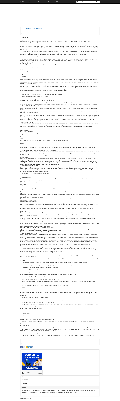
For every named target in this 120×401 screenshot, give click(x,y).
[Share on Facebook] (21, 347)
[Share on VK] (32, 347)
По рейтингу (51, 1)
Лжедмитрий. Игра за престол (33, 28)
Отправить (24, 383)
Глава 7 (26, 31)
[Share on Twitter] (29, 347)
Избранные (58, 1)
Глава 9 (27, 33)
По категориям (32, 1)
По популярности (42, 1)
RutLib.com (23, 2)
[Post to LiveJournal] (24, 347)
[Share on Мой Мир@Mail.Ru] (27, 347)
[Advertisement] (60, 14)
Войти (78, 1)
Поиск (97, 1)
